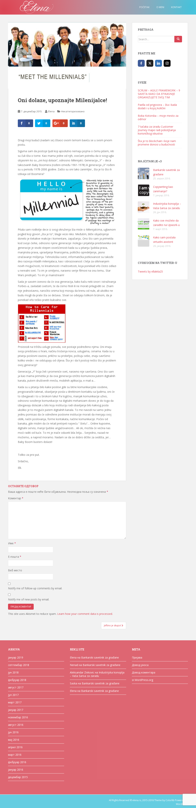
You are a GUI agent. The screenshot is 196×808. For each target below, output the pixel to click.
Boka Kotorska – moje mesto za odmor (158, 117)
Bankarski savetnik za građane (100, 657)
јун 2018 (13, 672)
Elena (51, 111)
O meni (160, 7)
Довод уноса (140, 665)
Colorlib (170, 800)
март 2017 (14, 702)
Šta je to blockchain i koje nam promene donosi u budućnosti (157, 142)
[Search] (178, 39)
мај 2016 (13, 739)
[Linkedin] (158, 63)
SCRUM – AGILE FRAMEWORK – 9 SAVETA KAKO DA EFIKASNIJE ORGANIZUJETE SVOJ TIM (159, 94)
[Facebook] (141, 63)
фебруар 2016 (17, 762)
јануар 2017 (15, 710)
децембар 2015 (18, 777)
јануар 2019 (15, 657)
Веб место (15, 570)
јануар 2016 (15, 769)
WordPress (182, 804)
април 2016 (15, 747)
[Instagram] (167, 63)
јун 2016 (13, 732)
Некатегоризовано (73, 111)
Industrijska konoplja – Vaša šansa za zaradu (97, 674)
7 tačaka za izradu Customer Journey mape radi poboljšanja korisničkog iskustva (157, 130)
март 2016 (14, 754)
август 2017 (15, 687)
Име (12, 543)
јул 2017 (13, 695)
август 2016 (15, 725)
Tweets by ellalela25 (150, 271)
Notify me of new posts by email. (28, 599)
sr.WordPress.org (142, 680)
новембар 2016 (18, 717)
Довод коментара (143, 672)
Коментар (15, 498)
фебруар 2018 (17, 680)
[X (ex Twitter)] (149, 63)
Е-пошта (14, 556)
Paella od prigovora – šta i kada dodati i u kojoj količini (157, 106)
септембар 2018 (18, 665)
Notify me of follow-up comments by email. (35, 588)
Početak (144, 7)
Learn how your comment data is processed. (85, 614)
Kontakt (176, 7)
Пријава (137, 657)
